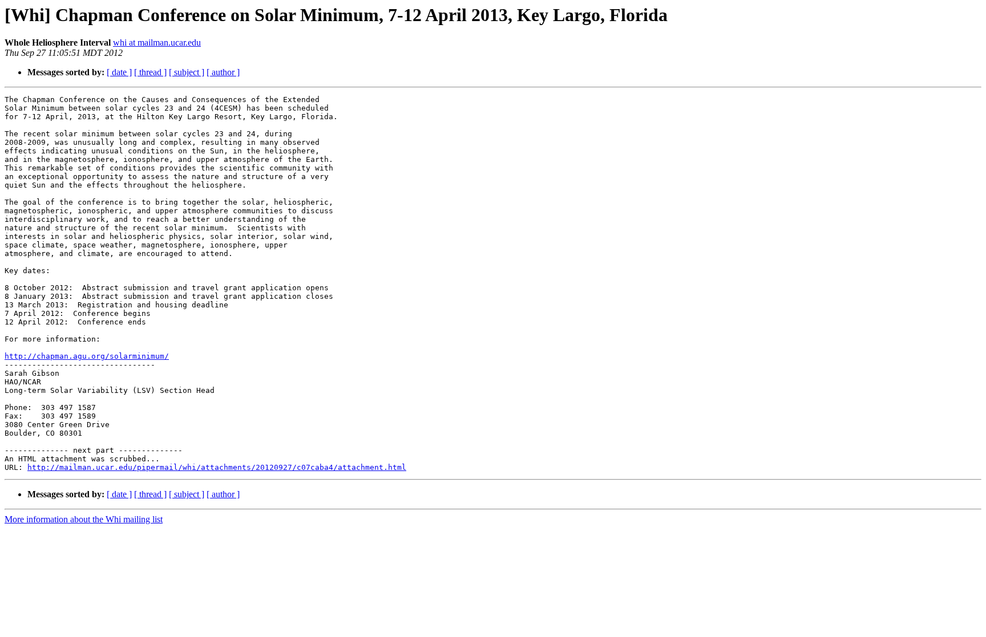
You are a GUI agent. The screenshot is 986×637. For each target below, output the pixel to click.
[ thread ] (150, 72)
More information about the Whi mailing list (84, 519)
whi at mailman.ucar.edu (157, 42)
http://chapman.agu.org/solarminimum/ (87, 356)
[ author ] (223, 72)
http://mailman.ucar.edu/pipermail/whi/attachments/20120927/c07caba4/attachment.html (216, 467)
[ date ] (119, 72)
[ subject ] (186, 72)
